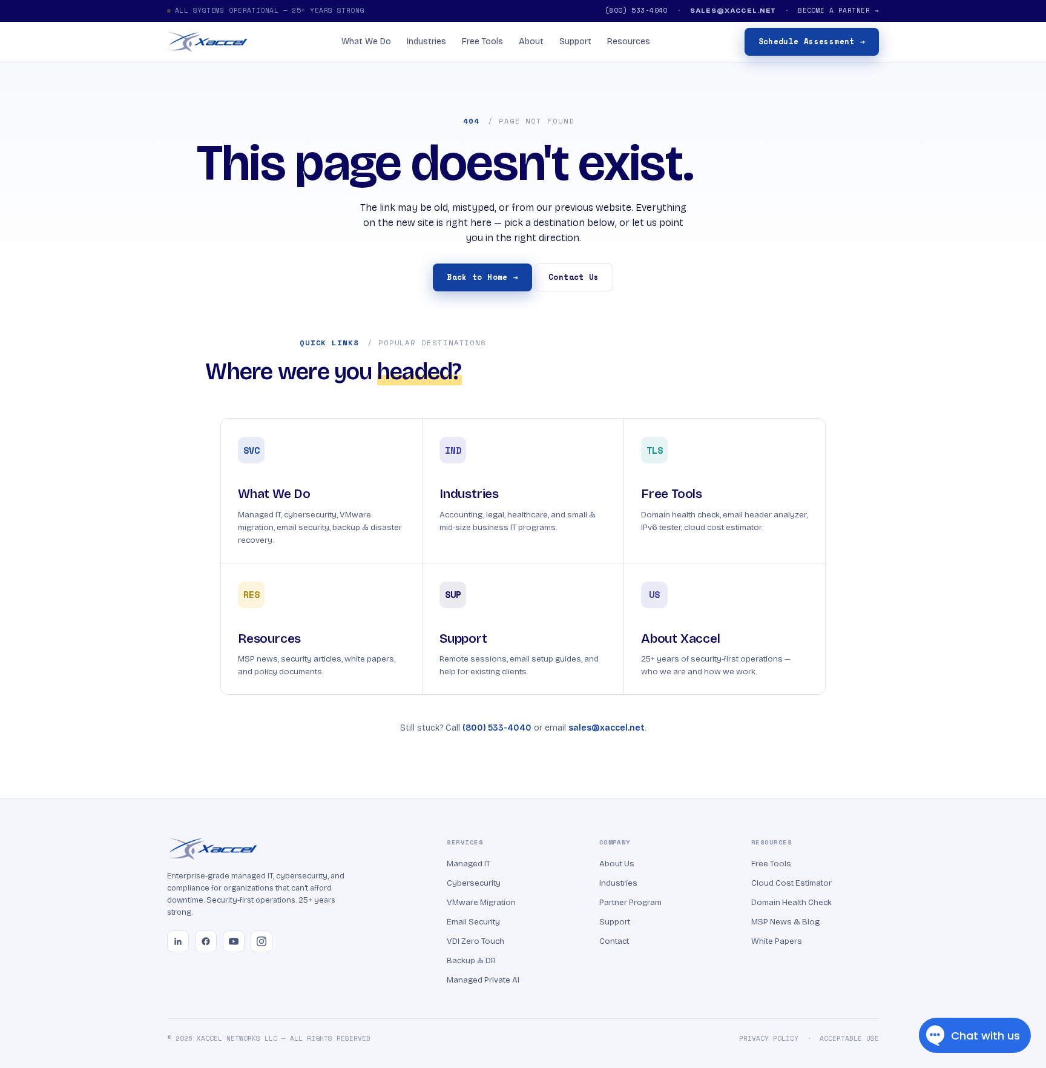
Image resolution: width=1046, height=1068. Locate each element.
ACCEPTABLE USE (849, 1038)
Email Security (473, 922)
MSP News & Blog (785, 922)
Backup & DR (471, 960)
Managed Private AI (483, 980)
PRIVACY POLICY (768, 1038)
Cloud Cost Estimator (791, 883)
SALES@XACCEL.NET (732, 10)
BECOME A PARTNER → (838, 10)
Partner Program (630, 902)
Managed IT (468, 863)
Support (575, 41)
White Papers (776, 941)
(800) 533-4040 (636, 10)
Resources (628, 41)
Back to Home (482, 277)
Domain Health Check (791, 902)
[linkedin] (178, 941)
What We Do (366, 41)
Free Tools (482, 41)
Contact (614, 941)
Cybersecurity (474, 883)
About (531, 41)
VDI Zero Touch (475, 941)
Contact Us (573, 277)
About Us (616, 863)
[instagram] (261, 941)
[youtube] (234, 941)
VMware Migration (481, 902)
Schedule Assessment (812, 41)
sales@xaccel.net (606, 728)
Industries (426, 41)
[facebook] (206, 941)
